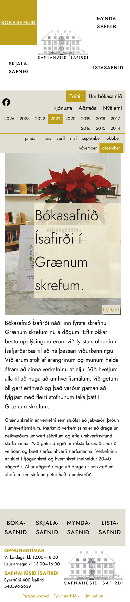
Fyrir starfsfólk (67, 596)
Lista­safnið (107, 67)
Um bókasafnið (105, 96)
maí (73, 138)
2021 (55, 119)
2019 (85, 119)
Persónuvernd (35, 596)
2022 (40, 119)
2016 (85, 128)
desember (111, 148)
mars (46, 138)
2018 (100, 119)
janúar (31, 138)
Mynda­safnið (107, 22)
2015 (100, 128)
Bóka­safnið (18, 22)
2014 (115, 128)
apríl (61, 138)
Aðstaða (87, 108)
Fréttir (75, 96)
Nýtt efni (112, 108)
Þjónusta (63, 108)
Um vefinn (93, 596)
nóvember (88, 148)
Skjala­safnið (18, 67)
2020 (70, 119)
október (113, 138)
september (91, 138)
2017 (115, 119)
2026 (9, 119)
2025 (25, 119)
